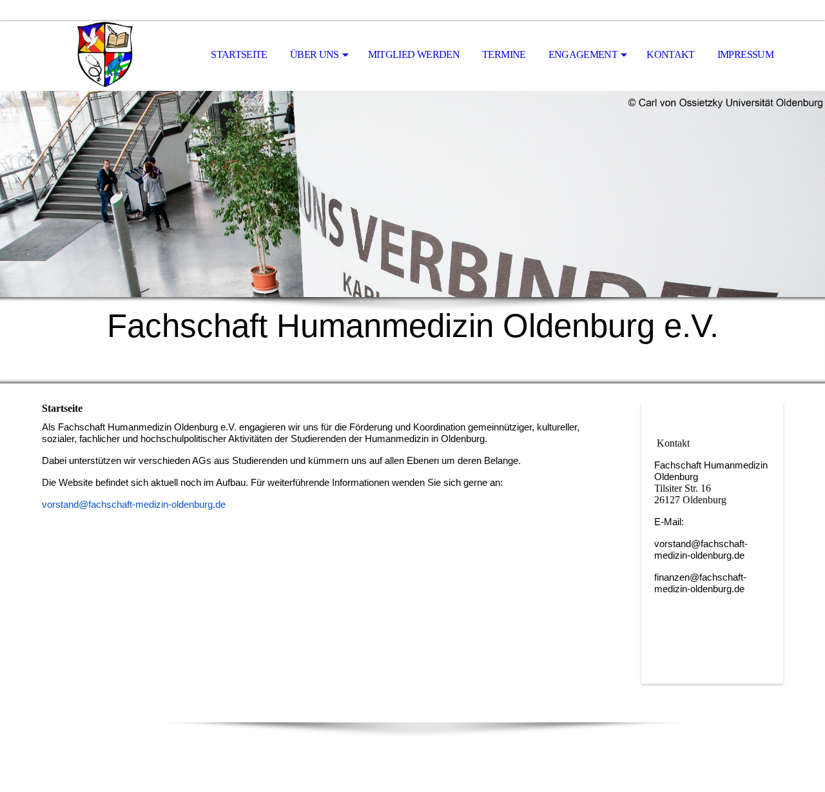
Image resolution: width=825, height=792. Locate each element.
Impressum (745, 54)
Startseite (239, 54)
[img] (106, 55)
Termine (504, 54)
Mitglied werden (414, 54)
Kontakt (670, 54)
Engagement (583, 54)
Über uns (314, 54)
